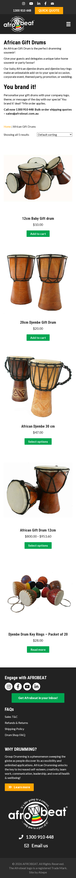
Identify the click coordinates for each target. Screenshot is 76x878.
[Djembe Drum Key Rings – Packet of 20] (38, 593)
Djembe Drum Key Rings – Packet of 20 (38, 634)
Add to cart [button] (38, 233)
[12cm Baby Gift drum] (38, 177)
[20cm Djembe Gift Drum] (38, 281)
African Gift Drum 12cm (38, 530)
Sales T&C (11, 716)
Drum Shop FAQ (15, 735)
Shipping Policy (14, 729)
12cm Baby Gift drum (38, 218)
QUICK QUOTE (49, 10)
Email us (40, 845)
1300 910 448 (22, 10)
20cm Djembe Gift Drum (38, 322)
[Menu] (68, 24)
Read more (38, 649)
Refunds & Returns (16, 722)
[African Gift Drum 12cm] (38, 489)
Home (7, 126)
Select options (38, 441)
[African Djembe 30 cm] (38, 385)
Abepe (42, 872)
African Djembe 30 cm (38, 426)
